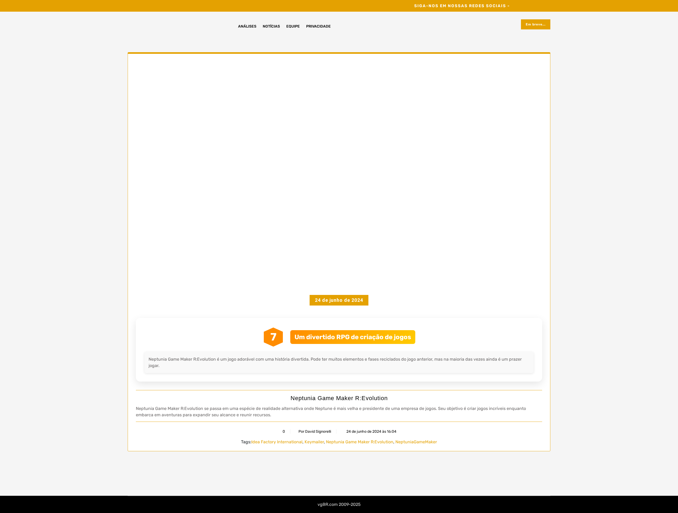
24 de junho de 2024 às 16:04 (371, 431)
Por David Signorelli (314, 431)
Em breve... (536, 24)
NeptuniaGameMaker (416, 441)
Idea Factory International (276, 441)
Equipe (293, 26)
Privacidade (318, 26)
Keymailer (314, 441)
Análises (247, 26)
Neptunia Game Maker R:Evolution (339, 398)
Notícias (271, 26)
